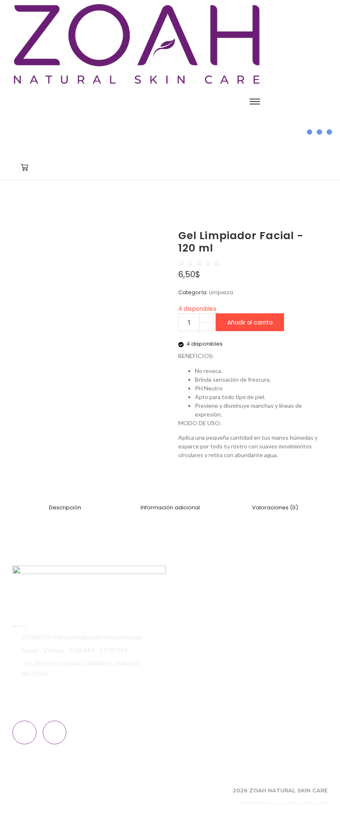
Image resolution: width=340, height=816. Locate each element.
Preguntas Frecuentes (213, 656)
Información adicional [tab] (170, 507)
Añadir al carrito (250, 322)
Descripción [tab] (65, 507)
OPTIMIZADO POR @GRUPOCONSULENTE (284, 803)
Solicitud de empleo (210, 645)
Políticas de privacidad (213, 667)
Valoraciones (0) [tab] (275, 507)
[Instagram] (55, 733)
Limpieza (221, 292)
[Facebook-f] (24, 733)
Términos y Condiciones (215, 677)
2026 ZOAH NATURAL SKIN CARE (280, 790)
